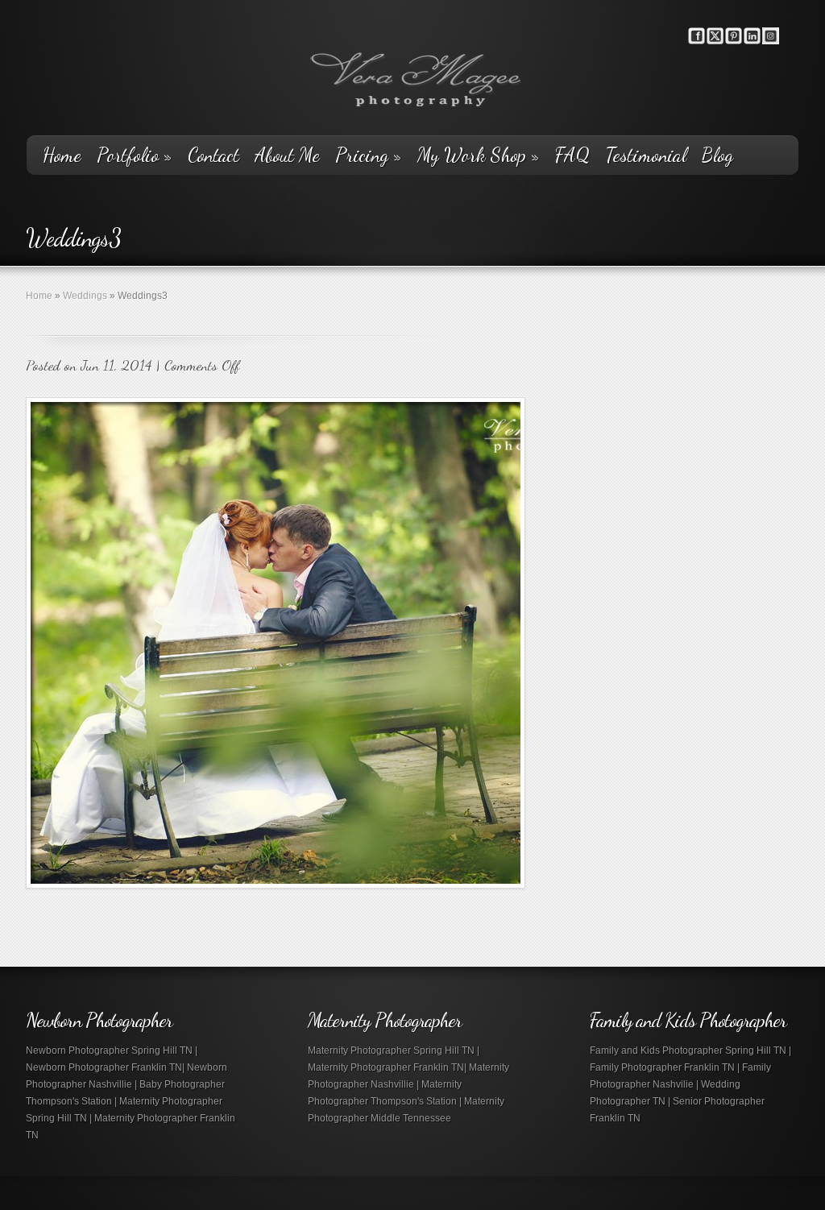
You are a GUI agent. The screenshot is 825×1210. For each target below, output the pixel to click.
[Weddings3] (275, 643)
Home (62, 155)
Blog (717, 155)
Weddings (85, 295)
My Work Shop (478, 155)
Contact (213, 155)
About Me (287, 155)
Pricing (368, 155)
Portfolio (134, 155)
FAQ (572, 155)
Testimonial (645, 155)
